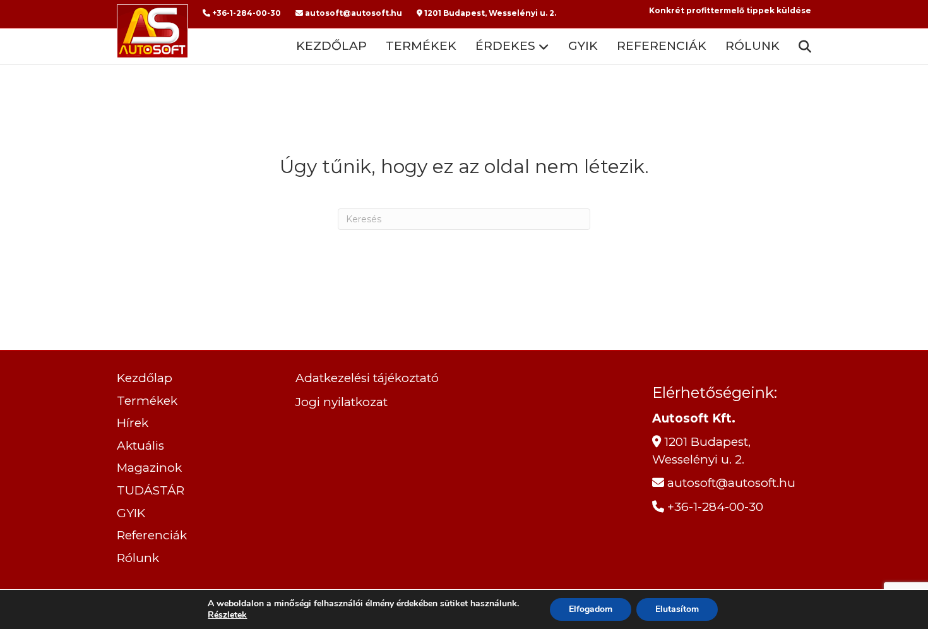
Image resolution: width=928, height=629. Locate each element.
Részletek (227, 615)
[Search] (800, 46)
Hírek (132, 423)
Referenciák (661, 46)
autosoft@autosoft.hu (352, 13)
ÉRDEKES (505, 46)
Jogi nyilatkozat (341, 402)
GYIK (583, 46)
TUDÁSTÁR (150, 490)
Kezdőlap (331, 46)
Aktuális (140, 445)
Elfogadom (590, 609)
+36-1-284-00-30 (245, 13)
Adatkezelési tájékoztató (367, 378)
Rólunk (752, 46)
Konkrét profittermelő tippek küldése (730, 10)
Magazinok (149, 467)
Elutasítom (677, 609)
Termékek (421, 46)
